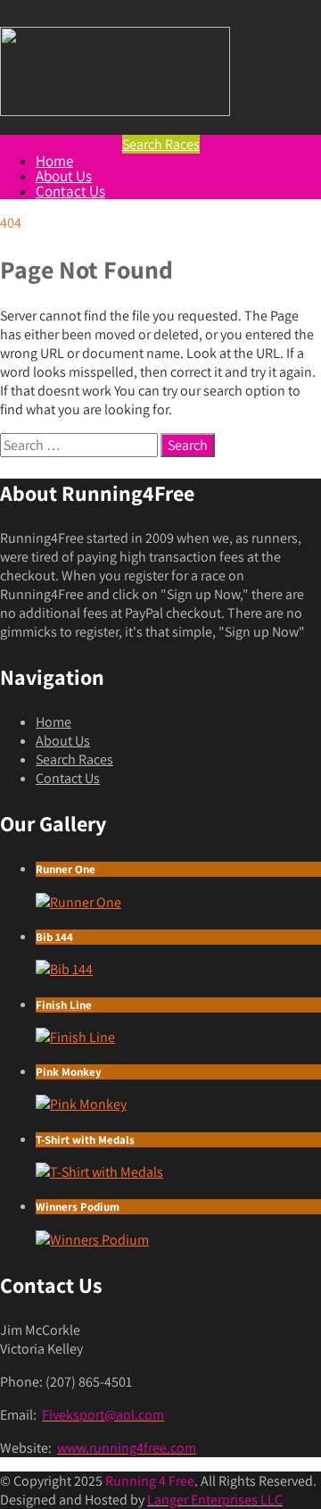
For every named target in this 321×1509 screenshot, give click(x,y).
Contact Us (70, 191)
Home (54, 161)
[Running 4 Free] (115, 111)
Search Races (74, 759)
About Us (64, 176)
